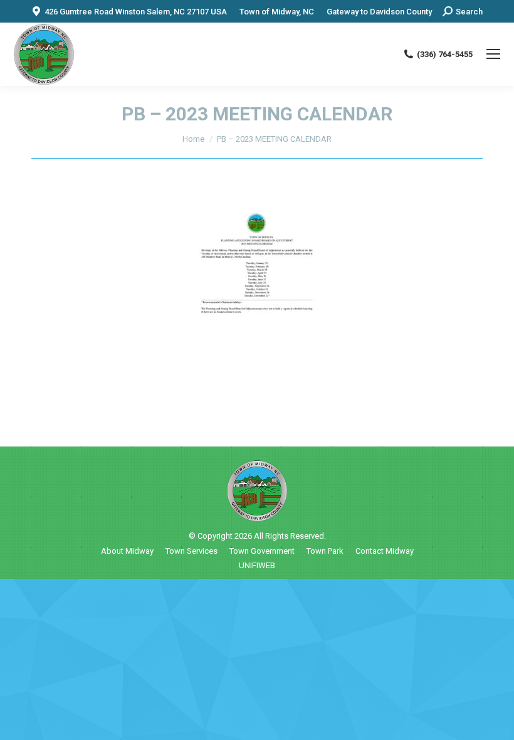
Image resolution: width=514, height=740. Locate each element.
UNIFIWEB (257, 565)
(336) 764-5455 (445, 54)
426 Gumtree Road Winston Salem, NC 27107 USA (136, 11)
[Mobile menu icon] (493, 54)
